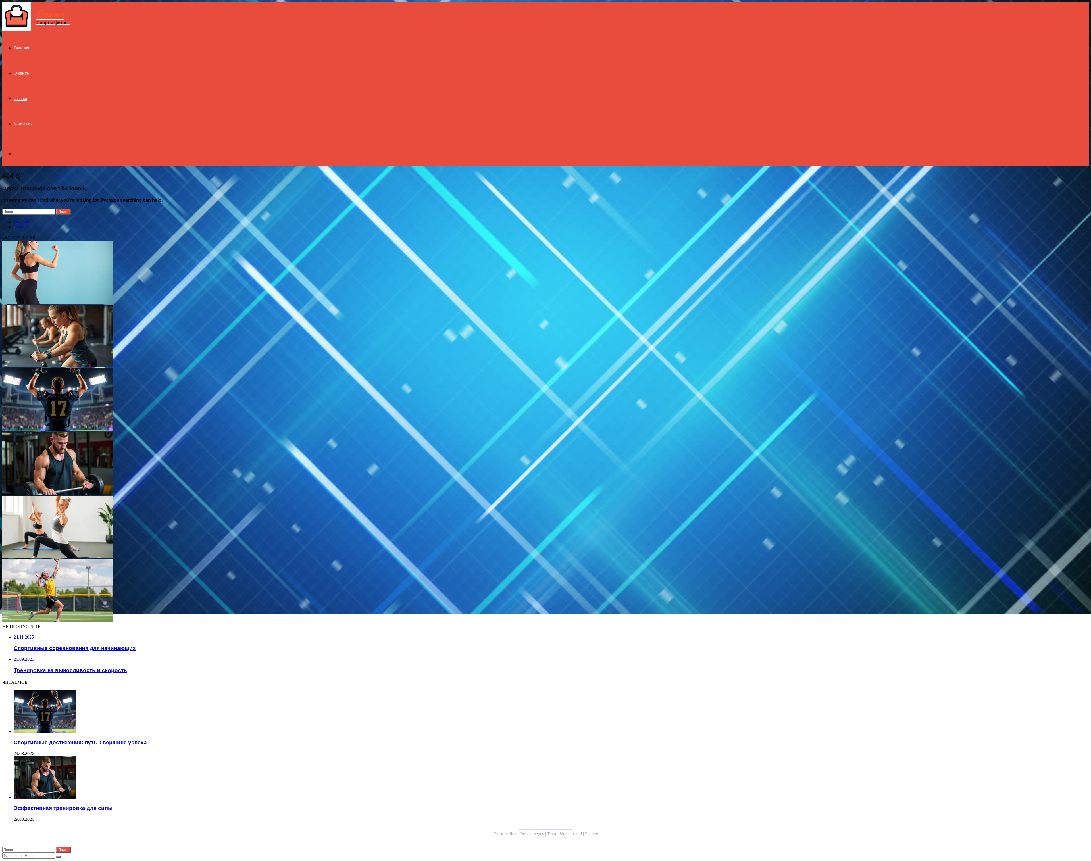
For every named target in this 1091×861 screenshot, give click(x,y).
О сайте (21, 73)
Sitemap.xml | (572, 833)
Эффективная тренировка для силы (63, 808)
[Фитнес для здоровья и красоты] (172, 273)
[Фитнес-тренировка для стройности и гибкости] (172, 527)
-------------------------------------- (545, 828)
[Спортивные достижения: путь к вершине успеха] (172, 400)
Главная (21, 47)
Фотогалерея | (533, 833)
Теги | (553, 833)
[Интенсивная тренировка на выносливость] (172, 336)
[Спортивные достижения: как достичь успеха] (172, 591)
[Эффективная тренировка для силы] (172, 464)
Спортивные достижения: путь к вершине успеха (80, 742)
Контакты (23, 123)
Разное (591, 833)
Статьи (20, 98)
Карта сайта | (506, 833)
